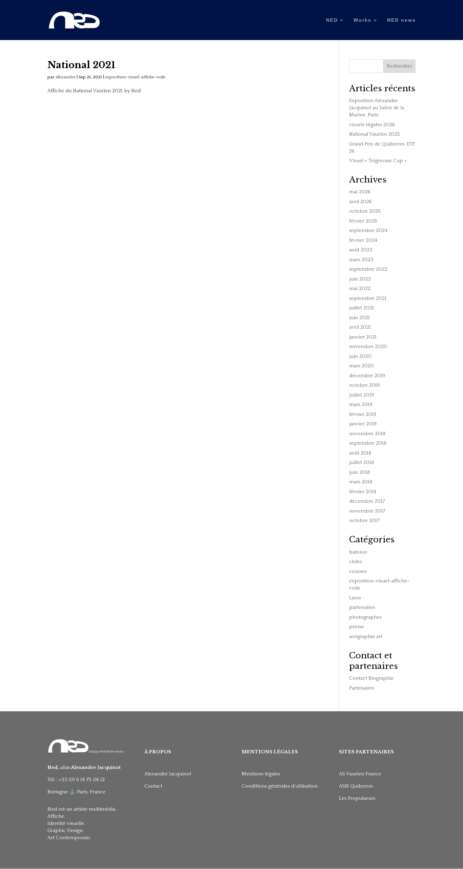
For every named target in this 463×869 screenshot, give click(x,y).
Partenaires (361, 688)
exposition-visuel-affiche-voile (135, 77)
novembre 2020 (368, 346)
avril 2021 (360, 327)
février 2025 (363, 221)
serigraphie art (365, 636)
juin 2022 (360, 279)
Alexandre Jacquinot (167, 774)
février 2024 (363, 240)
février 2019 (362, 414)
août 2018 (360, 453)
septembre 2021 (367, 298)
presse (356, 627)
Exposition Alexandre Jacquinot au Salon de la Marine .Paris (376, 108)
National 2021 (81, 65)
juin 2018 (359, 472)
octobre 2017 (364, 520)
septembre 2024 (368, 230)
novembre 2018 (367, 434)
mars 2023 (361, 260)
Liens (355, 598)
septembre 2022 (368, 269)
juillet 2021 (361, 308)
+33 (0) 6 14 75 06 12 (82, 780)
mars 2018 (360, 482)
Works (362, 20)
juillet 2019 (361, 395)
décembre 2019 (367, 376)
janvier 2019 (363, 424)
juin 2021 (359, 318)
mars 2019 (360, 404)
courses (358, 571)
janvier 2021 (363, 337)
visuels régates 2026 (372, 125)
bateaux (358, 552)
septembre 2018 (367, 443)
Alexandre (66, 77)
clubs (355, 561)
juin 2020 (360, 356)
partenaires (362, 607)
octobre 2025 (365, 211)
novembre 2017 (367, 511)
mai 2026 (359, 192)
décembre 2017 (367, 501)
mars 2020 (361, 366)
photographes (365, 617)
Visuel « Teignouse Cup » (378, 160)
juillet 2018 (361, 462)
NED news (401, 20)
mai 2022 (359, 288)
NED (332, 20)
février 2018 (362, 492)
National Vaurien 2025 (374, 134)
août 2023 (361, 250)
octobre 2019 (364, 385)
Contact (153, 786)
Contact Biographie (371, 678)
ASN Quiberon (356, 786)
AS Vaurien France (360, 774)
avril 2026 (360, 202)
